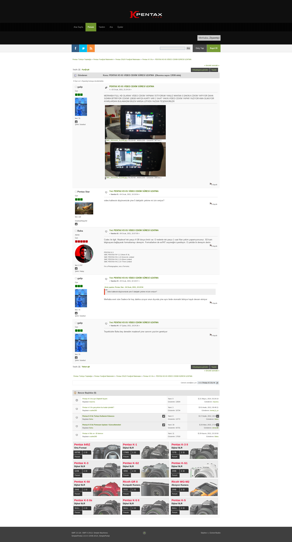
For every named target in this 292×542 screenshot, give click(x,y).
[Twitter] (83, 48)
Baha (80, 231)
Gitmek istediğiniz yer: (189, 383)
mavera (92, 402)
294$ (77, 490)
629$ (77, 471)
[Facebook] (75, 48)
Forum (77, 457)
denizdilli (215, 428)
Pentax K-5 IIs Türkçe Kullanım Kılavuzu (98, 416)
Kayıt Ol (213, 48)
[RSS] (91, 48)
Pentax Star (83, 191)
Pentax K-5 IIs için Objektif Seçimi (94, 399)
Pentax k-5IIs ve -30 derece (92, 433)
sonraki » (215, 65)
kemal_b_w (214, 410)
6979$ (77, 452)
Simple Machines (101, 533)
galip (80, 87)
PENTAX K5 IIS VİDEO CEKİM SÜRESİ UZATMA (131, 86)
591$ (125, 490)
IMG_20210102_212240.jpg (116, 177)
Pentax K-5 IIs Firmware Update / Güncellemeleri (101, 425)
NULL (77, 508)
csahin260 (93, 410)
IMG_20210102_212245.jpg (116, 140)
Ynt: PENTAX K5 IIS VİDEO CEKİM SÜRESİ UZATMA (133, 191)
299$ (174, 471)
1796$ (126, 452)
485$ (125, 471)
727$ (174, 452)
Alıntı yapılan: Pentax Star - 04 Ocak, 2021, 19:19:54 (123, 287)
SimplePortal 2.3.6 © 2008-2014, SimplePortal (90, 536)
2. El (85, 452)
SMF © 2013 (87, 533)
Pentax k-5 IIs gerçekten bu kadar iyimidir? (98, 407)
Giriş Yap (200, 48)
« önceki (207, 65)
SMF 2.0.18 (76, 533)
